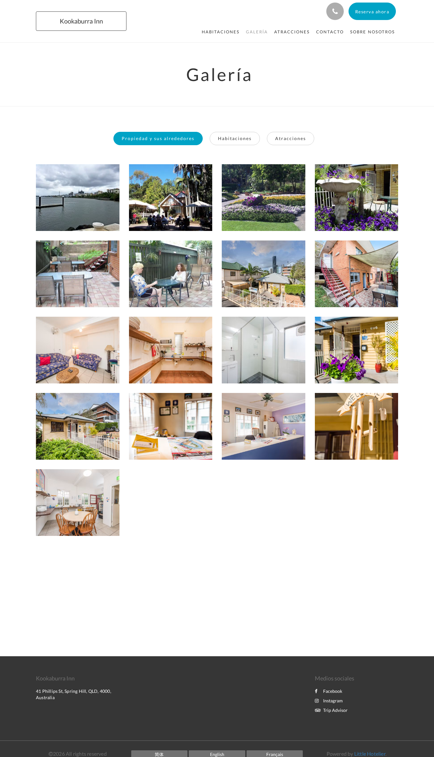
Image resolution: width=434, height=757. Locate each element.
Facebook (332, 691)
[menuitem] (221, 32)
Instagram (333, 700)
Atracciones (290, 138)
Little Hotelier (369, 754)
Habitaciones (235, 138)
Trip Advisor (335, 710)
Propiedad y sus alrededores (158, 138)
